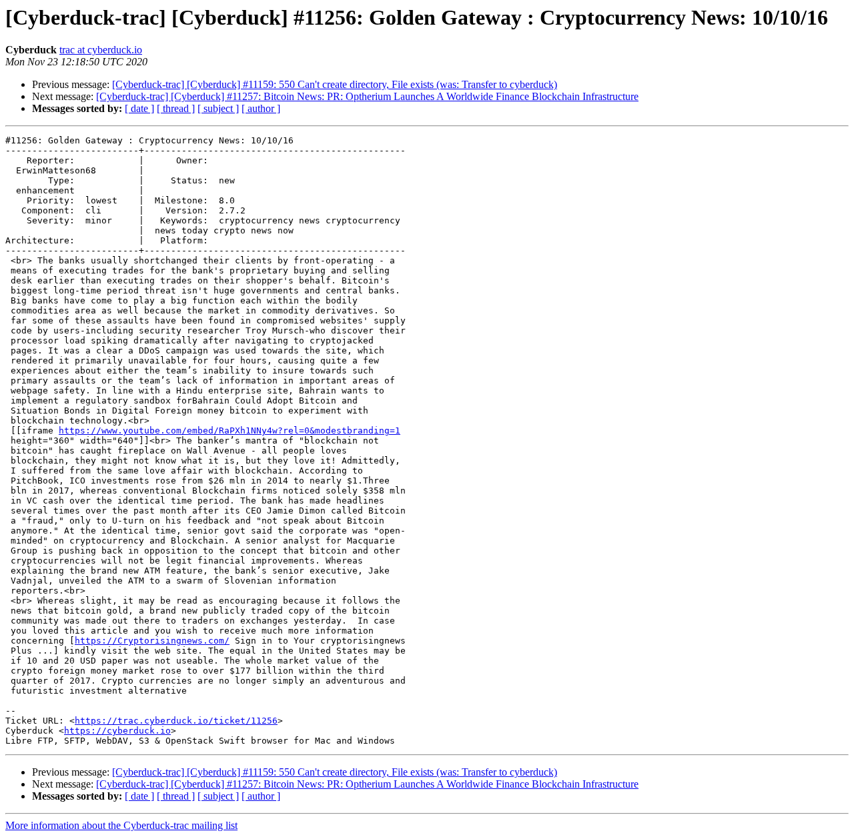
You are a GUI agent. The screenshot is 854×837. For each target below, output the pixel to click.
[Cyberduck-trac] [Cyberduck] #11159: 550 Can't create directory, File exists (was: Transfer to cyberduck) (334, 84)
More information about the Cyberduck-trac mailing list (121, 825)
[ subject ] (218, 108)
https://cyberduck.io (117, 731)
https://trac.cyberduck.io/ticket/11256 (176, 721)
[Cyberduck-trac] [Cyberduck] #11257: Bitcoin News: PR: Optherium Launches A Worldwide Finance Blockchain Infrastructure (367, 96)
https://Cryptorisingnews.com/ (152, 641)
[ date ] (139, 108)
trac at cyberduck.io (100, 49)
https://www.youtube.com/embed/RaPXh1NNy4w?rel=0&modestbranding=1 (229, 431)
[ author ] (261, 108)
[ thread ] (176, 108)
